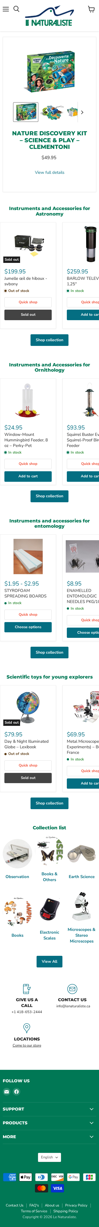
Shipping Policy (65, 1211)
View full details (49, 172)
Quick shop (28, 302)
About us (52, 1205)
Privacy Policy (76, 1205)
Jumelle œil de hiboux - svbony (25, 281)
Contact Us (14, 1205)
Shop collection (49, 340)
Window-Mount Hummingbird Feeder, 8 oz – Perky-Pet (26, 440)
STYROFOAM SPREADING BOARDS (25, 593)
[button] (25, 112)
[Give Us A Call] (27, 999)
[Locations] (27, 1035)
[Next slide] (82, 112)
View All (49, 961)
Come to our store (27, 1045)
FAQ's (34, 1205)
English (47, 1157)
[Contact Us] (72, 999)
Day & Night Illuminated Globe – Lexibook (26, 744)
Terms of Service (34, 1211)
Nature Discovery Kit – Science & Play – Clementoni (49, 140)
